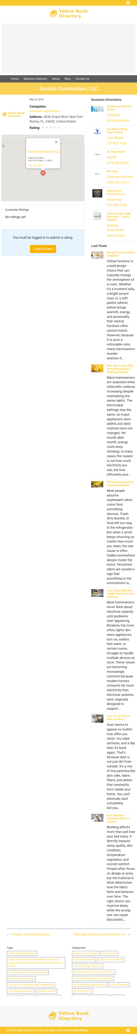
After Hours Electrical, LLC (115, 192)
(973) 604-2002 (118, 163)
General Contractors (44, 111)
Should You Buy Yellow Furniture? (121, 254)
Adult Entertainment (84, 959)
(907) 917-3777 (118, 182)
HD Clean (112, 171)
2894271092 (116, 236)
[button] (43, 173)
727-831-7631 (117, 143)
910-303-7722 (117, 205)
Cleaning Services (120, 177)
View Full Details (35, 165)
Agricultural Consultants (110, 959)
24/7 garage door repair (20, 991)
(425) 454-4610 (118, 121)
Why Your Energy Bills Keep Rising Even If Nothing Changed (120, 369)
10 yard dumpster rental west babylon (27, 972)
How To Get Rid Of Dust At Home (118, 718)
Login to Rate (43, 249)
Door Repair (115, 138)
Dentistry (113, 115)
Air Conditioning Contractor (87, 965)
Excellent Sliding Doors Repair (117, 131)
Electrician (114, 200)
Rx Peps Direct (116, 151)
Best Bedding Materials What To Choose (118, 818)
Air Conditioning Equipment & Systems (93, 978)
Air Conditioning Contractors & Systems (94, 972)
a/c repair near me (46, 991)
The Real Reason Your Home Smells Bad (120, 483)
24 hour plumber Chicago (21, 978)
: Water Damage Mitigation (21, 953)
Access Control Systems (86, 953)
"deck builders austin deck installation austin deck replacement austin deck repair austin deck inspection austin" (35, 962)
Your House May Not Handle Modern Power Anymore (121, 593)
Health (111, 157)
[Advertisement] (68, 50)
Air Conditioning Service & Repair (90, 984)
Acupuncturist (109, 953)
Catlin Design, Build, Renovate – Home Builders (119, 217)
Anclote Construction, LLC (44, 151)
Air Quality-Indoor (82, 990)
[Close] (56, 142)
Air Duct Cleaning (119, 984)
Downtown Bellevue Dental (119, 108)
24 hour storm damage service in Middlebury (30, 984)
